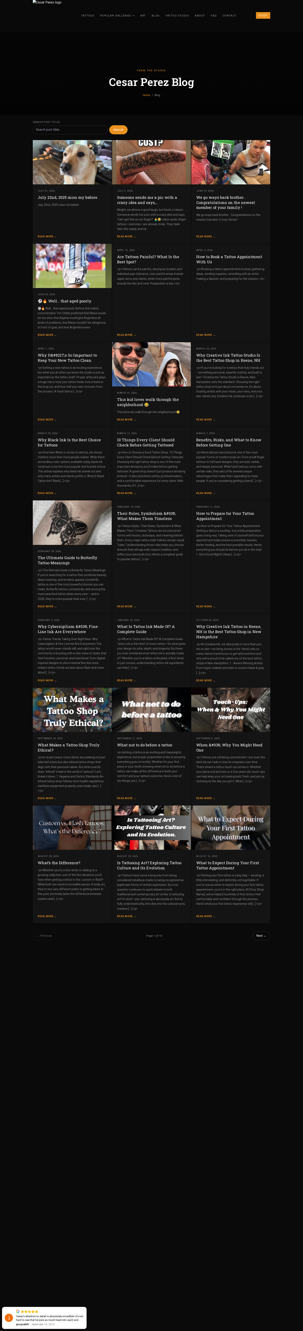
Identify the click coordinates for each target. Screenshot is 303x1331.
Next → (261, 936)
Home (146, 95)
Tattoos (88, 15)
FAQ (214, 15)
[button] (86, 1307)
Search (118, 129)
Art (143, 15)
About (200, 15)
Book (263, 15)
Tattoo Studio (177, 15)
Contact (229, 15)
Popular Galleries (115, 15)
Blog (156, 15)
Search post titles (46, 122)
